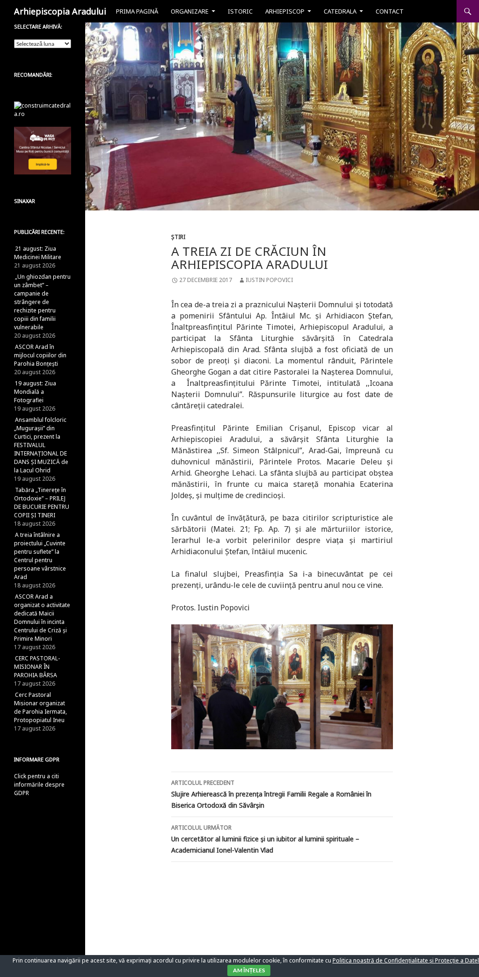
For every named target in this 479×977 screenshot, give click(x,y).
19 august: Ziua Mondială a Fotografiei (35, 391)
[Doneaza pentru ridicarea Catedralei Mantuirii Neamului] (42, 109)
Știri (178, 237)
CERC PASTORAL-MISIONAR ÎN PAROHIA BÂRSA (37, 666)
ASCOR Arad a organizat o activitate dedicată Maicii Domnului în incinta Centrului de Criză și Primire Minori (42, 618)
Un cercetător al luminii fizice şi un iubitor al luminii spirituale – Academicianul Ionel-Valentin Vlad (265, 839)
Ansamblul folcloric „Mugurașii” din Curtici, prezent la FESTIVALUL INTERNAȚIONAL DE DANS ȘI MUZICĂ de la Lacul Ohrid (41, 445)
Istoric (240, 11)
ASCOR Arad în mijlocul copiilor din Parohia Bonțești (40, 355)
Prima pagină (137, 11)
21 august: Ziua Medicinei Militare (37, 253)
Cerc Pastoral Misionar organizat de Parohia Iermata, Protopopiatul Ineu (40, 707)
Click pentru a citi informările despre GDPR (39, 784)
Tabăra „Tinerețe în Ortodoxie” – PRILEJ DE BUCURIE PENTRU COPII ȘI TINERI (41, 502)
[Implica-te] (42, 150)
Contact (390, 11)
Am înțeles (249, 970)
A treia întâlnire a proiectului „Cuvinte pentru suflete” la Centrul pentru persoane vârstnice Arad (40, 556)
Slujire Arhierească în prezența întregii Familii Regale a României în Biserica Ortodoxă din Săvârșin (271, 794)
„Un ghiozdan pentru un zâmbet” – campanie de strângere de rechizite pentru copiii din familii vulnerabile (42, 302)
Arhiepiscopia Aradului (60, 11)
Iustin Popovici (269, 280)
